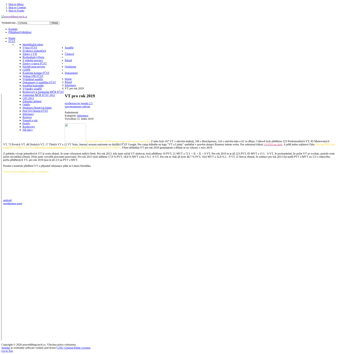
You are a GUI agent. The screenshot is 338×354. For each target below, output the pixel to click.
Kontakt (12, 29)
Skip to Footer (16, 10)
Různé (68, 82)
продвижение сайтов (77, 106)
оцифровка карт (12, 203)
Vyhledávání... (9, 22)
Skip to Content (17, 7)
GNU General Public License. (74, 347)
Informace (70, 85)
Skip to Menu (16, 4)
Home (68, 78)
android (7, 200)
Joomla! (5, 347)
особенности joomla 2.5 (79, 103)
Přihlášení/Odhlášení (19, 32)
